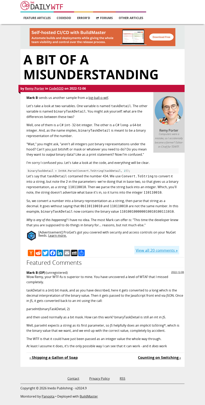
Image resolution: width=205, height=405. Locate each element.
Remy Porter (34, 88)
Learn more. (57, 235)
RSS (122, 378)
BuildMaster (89, 396)
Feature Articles (37, 18)
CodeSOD (64, 18)
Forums (106, 18)
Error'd (83, 18)
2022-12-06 (177, 272)
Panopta (48, 396)
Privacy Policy (99, 378)
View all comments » (157, 250)
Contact (73, 378)
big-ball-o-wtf (98, 97)
